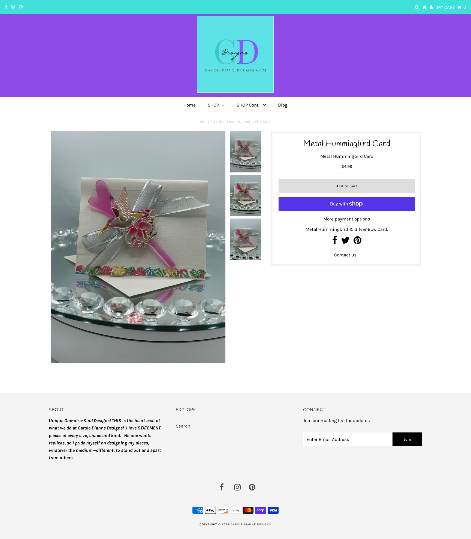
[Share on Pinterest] (357, 242)
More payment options (346, 219)
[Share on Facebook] (334, 242)
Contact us (345, 255)
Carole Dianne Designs (251, 524)
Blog (283, 105)
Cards (218, 121)
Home (189, 105)
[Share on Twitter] (345, 242)
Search (183, 426)
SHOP (213, 105)
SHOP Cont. (248, 105)
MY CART (451, 7)
